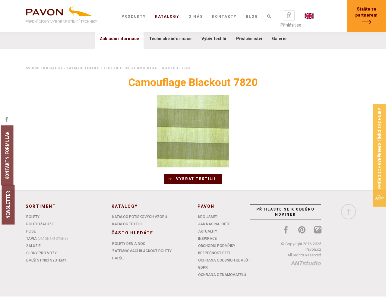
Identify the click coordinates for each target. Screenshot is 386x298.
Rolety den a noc (128, 244)
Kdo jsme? (208, 217)
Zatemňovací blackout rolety (142, 251)
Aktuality (207, 231)
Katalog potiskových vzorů (139, 217)
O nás (195, 16)
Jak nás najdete (214, 224)
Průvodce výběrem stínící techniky (379, 148)
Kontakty (224, 16)
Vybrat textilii (196, 179)
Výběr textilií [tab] (213, 38)
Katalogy (167, 16)
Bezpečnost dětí (214, 253)
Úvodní (33, 68)
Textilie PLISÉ (116, 68)
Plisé (31, 231)
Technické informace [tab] (170, 38)
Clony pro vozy (41, 253)
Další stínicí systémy (46, 260)
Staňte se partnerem (366, 12)
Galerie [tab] (279, 38)
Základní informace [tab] (119, 38)
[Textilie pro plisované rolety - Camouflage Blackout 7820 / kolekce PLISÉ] (193, 130)
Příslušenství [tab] (249, 38)
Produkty (134, 16)
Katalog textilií (83, 68)
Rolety (33, 217)
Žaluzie (33, 246)
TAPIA (47, 238)
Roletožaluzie (40, 224)
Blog (252, 16)
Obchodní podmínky (216, 246)
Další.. (118, 258)
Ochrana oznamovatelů (222, 275)
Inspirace (207, 238)
